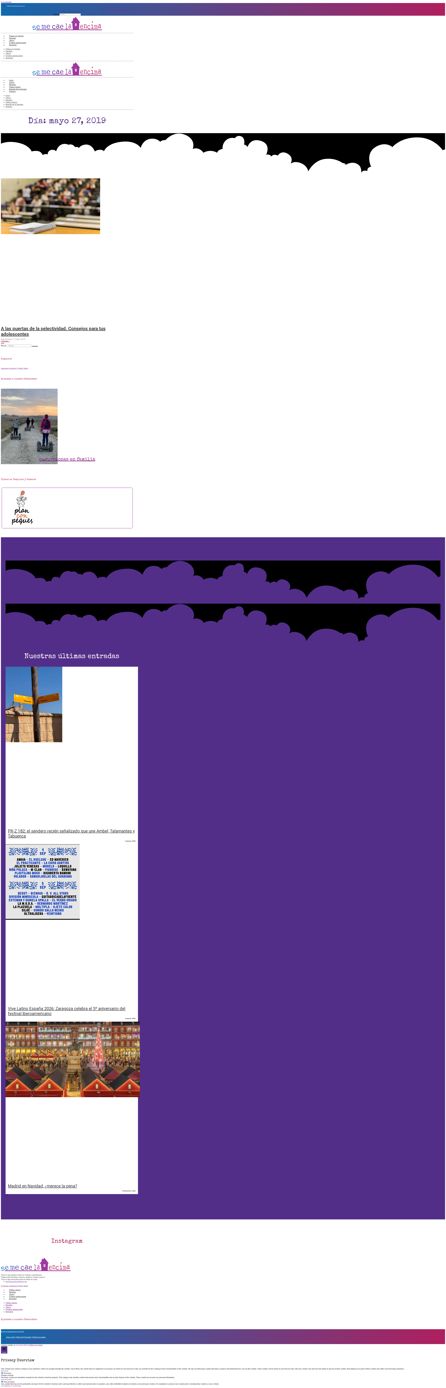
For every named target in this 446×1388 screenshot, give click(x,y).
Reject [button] (26, 1345)
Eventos (12, 91)
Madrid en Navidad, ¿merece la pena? (42, 1186)
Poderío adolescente (14, 56)
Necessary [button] (4, 1371)
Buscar (56, 14)
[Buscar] (35, 346)
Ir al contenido (6, 2)
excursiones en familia (67, 459)
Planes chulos (11, 102)
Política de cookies (36, 1345)
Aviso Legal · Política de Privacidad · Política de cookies (26, 1337)
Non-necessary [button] (6, 1379)
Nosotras (13, 45)
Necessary (7, 1373)
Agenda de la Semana (14, 104)
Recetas (9, 51)
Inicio (8, 95)
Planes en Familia (13, 49)
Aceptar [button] (20, 1345)
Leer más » (5, 341)
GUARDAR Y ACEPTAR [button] (11, 1386)
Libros (8, 53)
